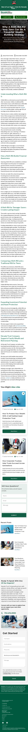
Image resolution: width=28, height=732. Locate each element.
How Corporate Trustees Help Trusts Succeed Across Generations (13, 463)
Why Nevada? (4, 715)
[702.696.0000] (2, 613)
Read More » (17, 533)
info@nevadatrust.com (6, 707)
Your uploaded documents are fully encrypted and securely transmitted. (12, 671)
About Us (3, 717)
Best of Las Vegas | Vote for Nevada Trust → (14, 7)
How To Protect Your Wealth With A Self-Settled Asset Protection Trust (13, 416)
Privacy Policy (4, 726)
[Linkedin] (3, 722)
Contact (3, 718)
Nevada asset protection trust (10, 315)
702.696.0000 (10, 613)
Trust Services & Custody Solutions (7, 714)
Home (4, 38)
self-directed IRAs (21, 326)
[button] (26, 12)
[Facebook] (7, 722)
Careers (3, 720)
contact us (8, 378)
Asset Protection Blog (13, 38)
